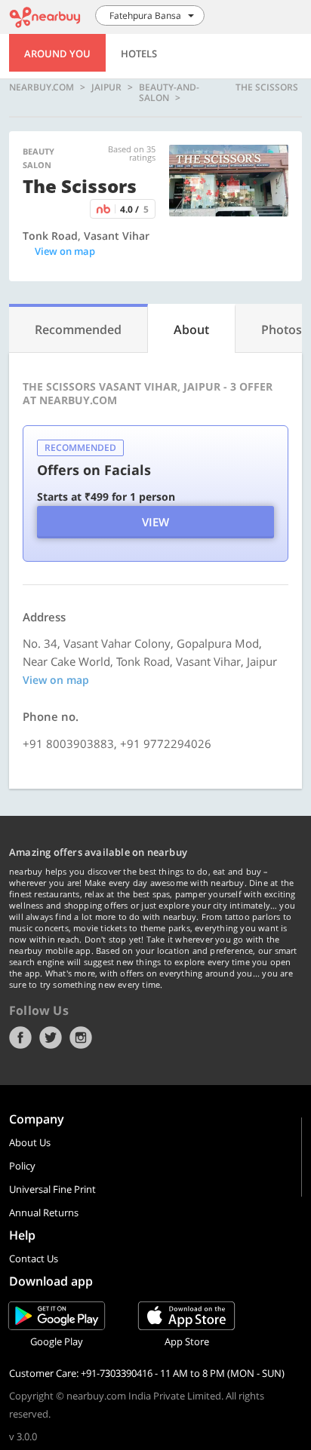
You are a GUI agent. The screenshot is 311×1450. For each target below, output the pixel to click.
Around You (57, 53)
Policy (22, 1166)
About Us (30, 1142)
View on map (65, 251)
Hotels (139, 53)
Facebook (20, 1037)
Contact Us (33, 1258)
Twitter (50, 1037)
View (155, 521)
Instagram (80, 1037)
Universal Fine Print (52, 1189)
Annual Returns (44, 1212)
